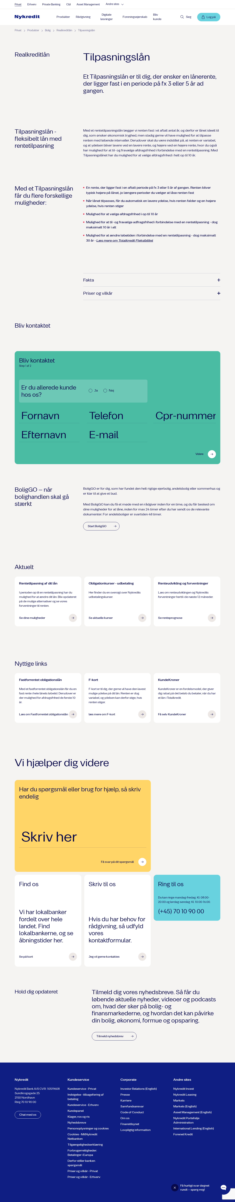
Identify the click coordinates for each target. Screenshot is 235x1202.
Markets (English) (185, 1106)
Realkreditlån (64, 30)
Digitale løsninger (106, 17)
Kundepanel (76, 1111)
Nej (111, 390)
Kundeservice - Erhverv (83, 1105)
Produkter (63, 17)
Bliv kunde (157, 17)
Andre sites (112, 4)
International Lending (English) (193, 1128)
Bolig (48, 30)
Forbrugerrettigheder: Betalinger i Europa (82, 1153)
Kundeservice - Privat (82, 1088)
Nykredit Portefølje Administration (186, 1120)
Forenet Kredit (183, 1134)
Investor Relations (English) (138, 1088)
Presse (125, 1094)
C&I (68, 4)
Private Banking (51, 4)
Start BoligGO (97, 526)
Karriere (125, 1100)
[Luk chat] (174, 1187)
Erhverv (31, 4)
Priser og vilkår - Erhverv (84, 1177)
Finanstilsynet (129, 1124)
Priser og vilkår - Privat (83, 1171)
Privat (18, 4)
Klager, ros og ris (79, 1116)
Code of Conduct (132, 1112)
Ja (96, 390)
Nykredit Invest (183, 1088)
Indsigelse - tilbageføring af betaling (86, 1097)
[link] (27, 17)
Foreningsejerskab (135, 17)
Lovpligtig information (135, 1130)
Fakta (88, 280)
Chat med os (27, 1114)
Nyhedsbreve (77, 1122)
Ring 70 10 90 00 (25, 1102)
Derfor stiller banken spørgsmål (81, 1163)
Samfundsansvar (132, 1106)
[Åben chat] (224, 1188)
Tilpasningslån (86, 30)
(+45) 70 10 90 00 (181, 911)
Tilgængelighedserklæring (85, 1144)
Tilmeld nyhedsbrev (110, 1036)
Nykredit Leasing (184, 1094)
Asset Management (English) (192, 1112)
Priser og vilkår (98, 293)
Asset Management (88, 4)
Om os (124, 1118)
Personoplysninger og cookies (88, 1128)
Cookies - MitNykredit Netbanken (82, 1136)
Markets (179, 1100)
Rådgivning (83, 17)
